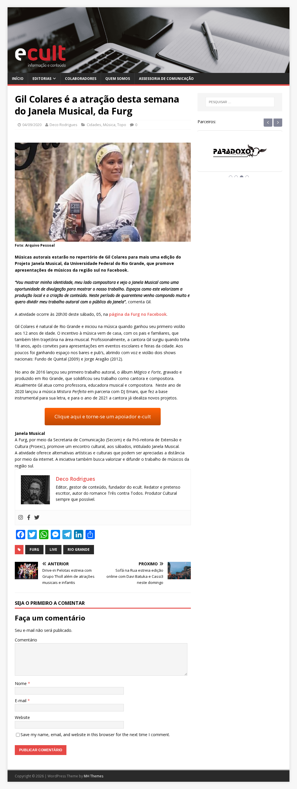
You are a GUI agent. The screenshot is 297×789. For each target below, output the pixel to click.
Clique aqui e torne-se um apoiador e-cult (103, 416)
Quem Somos (117, 78)
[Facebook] (28, 518)
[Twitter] (36, 518)
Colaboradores (80, 78)
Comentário (26, 640)
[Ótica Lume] (239, 156)
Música (109, 124)
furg (34, 549)
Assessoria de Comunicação (166, 78)
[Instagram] (20, 518)
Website (22, 717)
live (53, 549)
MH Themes (93, 776)
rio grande (79, 549)
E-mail (21, 700)
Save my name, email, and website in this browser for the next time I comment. (95, 734)
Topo (121, 124)
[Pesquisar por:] (240, 102)
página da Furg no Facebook (137, 314)
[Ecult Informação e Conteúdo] (149, 69)
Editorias (41, 78)
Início (17, 78)
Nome (21, 683)
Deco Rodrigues (63, 124)
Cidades (94, 124)
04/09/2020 (31, 124)
